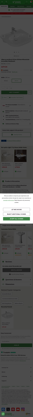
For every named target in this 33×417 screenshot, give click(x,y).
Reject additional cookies (16, 214)
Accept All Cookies (16, 219)
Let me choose (17, 209)
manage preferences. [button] (8, 200)
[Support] (3, 414)
